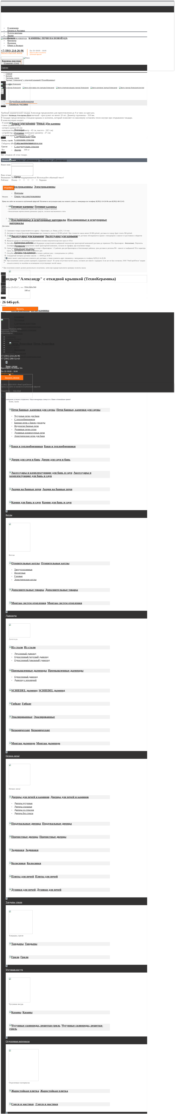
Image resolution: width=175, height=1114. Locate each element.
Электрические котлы (25, 579)
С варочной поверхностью (27, 326)
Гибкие (26, 703)
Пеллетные (19, 572)
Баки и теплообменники (60, 446)
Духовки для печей (49, 889)
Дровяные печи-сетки (25, 429)
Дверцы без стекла (23, 813)
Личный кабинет (13, 348)
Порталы (18, 193)
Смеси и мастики (46, 1104)
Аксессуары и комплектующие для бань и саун (50, 474)
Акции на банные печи (57, 489)
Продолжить (8, 188)
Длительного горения (25, 330)
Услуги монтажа (12, 341)
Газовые (18, 576)
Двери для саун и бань (55, 459)
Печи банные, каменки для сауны (78, 409)
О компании (11, 337)
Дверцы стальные (23, 806)
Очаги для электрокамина (27, 196)
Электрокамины (44, 186)
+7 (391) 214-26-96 (12, 50)
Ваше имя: (6, 164)
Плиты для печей (46, 876)
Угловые (18, 333)
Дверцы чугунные (23, 803)
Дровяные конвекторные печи (29, 432)
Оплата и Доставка (13, 339)
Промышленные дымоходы (65, 670)
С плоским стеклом (24, 139)
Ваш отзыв (6, 175)
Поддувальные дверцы (57, 823)
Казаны (27, 1012)
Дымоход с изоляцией (25, 680)
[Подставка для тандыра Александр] (38, 88)
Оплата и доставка (18, 104)
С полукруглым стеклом (26, 146)
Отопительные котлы (55, 563)
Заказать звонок (12, 377)
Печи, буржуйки (43, 343)
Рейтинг (4, 180)
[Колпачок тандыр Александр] (104, 88)
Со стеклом (20, 353)
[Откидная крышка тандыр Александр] (73, 88)
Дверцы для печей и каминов (70, 797)
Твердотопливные (23, 569)
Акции (17, 149)
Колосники (34, 863)
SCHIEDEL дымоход (52, 690)
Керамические (40, 730)
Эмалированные (44, 716)
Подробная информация (21, 101)
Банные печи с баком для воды (29, 422)
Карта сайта (10, 352)
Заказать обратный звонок (11, 53)
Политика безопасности (15, 350)
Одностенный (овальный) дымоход (32, 660)
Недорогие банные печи (26, 426)
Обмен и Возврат (13, 345)
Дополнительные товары (61, 589)
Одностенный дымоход (26, 676)
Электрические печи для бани (29, 436)
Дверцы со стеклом (24, 810)
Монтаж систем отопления (64, 603)
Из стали (30, 647)
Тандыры (31, 943)
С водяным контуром (25, 323)
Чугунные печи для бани (26, 416)
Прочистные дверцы (52, 836)
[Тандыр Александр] (11, 84)
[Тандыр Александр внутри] (132, 88)
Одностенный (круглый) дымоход (31, 657)
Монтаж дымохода (48, 743)
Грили (24, 957)
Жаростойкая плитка (54, 1090)
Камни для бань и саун (57, 502)
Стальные (19, 316)
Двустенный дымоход (25, 653)
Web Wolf (17, 391)
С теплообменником (24, 419)
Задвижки (31, 850)
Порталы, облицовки (53, 160)
